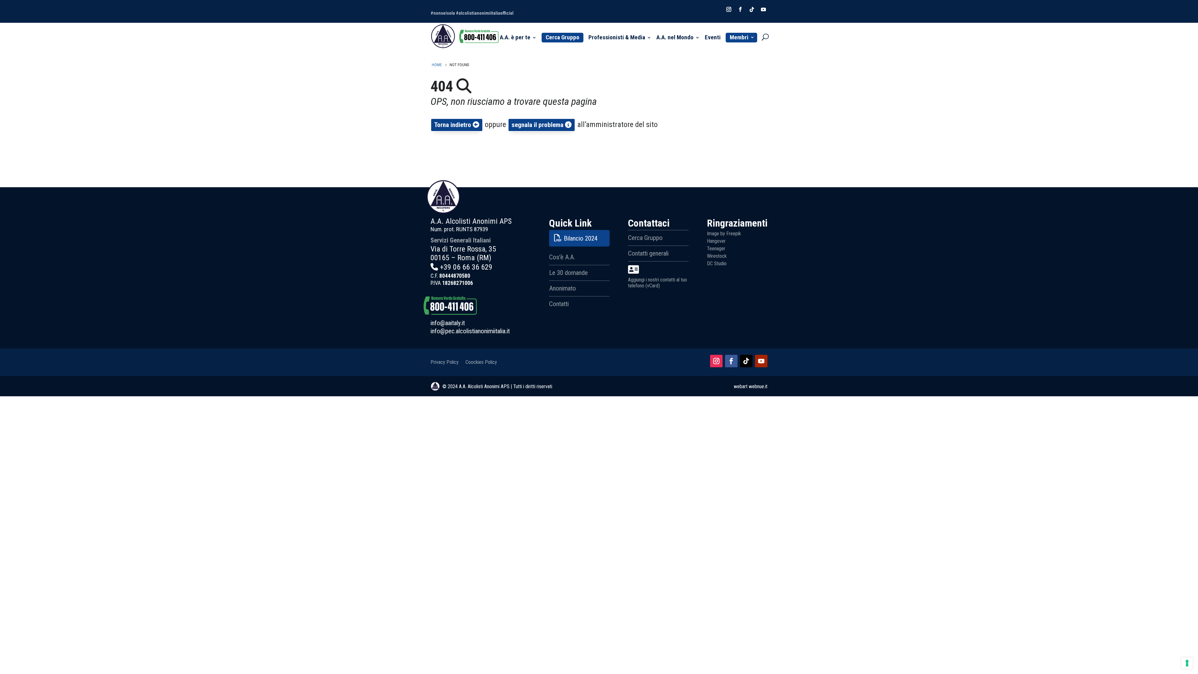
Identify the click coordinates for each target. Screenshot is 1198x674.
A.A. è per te (515, 38)
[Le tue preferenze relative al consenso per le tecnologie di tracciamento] (1187, 663)
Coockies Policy (481, 361)
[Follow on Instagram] (729, 9)
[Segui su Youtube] (761, 361)
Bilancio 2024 (580, 238)
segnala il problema (538, 125)
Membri (739, 37)
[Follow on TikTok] (752, 9)
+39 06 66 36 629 (466, 267)
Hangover (716, 241)
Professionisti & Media (616, 38)
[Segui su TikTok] (746, 361)
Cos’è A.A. (562, 257)
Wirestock (717, 256)
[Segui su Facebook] (731, 361)
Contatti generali (648, 253)
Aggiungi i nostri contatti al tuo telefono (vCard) (657, 283)
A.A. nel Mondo (675, 38)
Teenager (716, 249)
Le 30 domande (568, 272)
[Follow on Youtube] (763, 9)
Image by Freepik (724, 234)
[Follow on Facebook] (740, 9)
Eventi (713, 38)
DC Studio (717, 263)
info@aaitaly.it (448, 323)
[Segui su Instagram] (716, 361)
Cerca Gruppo (562, 37)
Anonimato (562, 288)
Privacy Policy (445, 361)
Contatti (559, 304)
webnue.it (758, 386)
